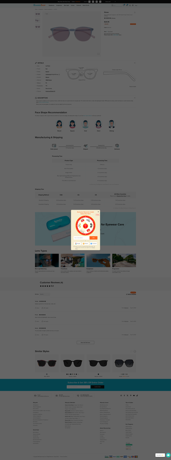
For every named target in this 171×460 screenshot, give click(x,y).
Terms (97, 214)
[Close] (98, 212)
